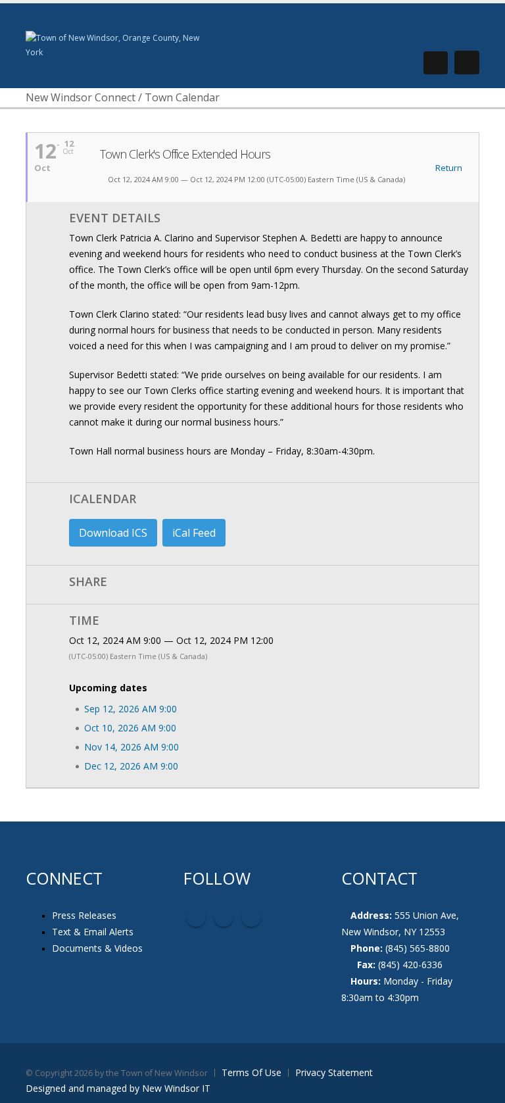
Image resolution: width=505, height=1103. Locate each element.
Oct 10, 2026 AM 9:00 (130, 728)
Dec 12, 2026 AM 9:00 (131, 766)
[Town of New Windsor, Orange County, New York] (118, 44)
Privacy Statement (334, 1072)
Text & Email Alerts (92, 931)
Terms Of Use (251, 1072)
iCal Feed (194, 533)
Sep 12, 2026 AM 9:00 (130, 708)
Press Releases (84, 915)
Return (447, 168)
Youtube (223, 917)
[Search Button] (435, 62)
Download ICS (113, 533)
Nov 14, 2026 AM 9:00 (131, 747)
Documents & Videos (97, 948)
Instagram (251, 917)
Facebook (196, 917)
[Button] (466, 62)
